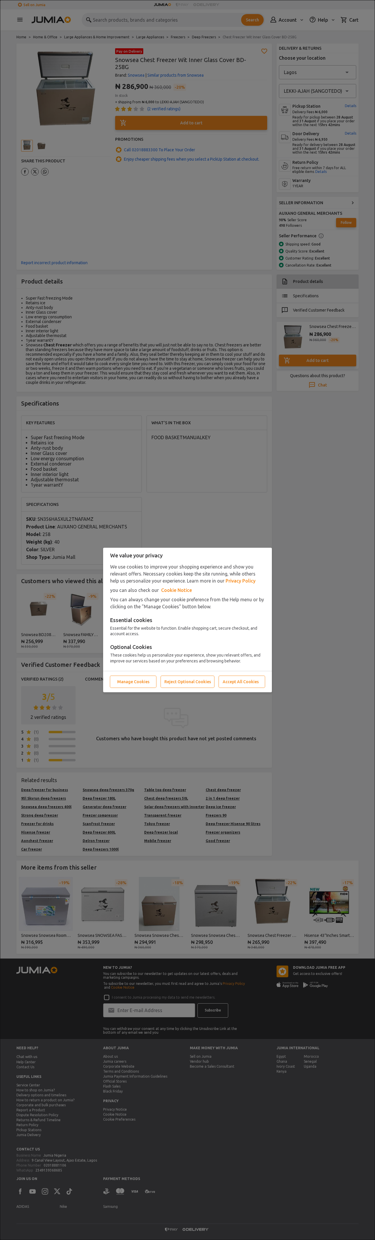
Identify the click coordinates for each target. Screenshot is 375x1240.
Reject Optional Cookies (187, 681)
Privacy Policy (240, 580)
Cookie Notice (176, 590)
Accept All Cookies (241, 681)
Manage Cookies (133, 681)
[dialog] (187, 620)
